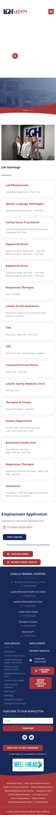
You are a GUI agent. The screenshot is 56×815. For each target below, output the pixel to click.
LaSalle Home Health (14, 680)
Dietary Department (19, 421)
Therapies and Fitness (15, 703)
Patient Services (39, 650)
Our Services (12, 643)
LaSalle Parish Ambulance (22, 306)
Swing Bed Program (13, 699)
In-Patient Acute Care (14, 655)
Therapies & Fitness (18, 402)
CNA (8, 327)
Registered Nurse (17, 244)
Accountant (13, 486)
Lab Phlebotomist (17, 185)
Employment (37, 643)
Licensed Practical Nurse (22, 365)
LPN (8, 346)
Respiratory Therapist (20, 287)
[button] (51, 11)
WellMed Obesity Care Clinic (15, 675)
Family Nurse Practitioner (22, 222)
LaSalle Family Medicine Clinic (25, 383)
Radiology (9, 695)
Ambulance (9, 651)
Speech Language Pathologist (25, 203)
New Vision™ (10, 691)
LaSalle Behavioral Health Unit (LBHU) (13, 661)
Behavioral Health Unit (21, 442)
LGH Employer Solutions (11, 686)
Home (25, 110)
